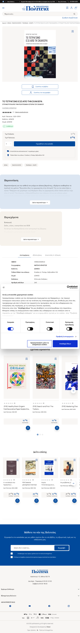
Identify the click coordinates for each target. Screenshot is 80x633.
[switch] (30, 328)
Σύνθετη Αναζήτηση (70, 18)
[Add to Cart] (28, 428)
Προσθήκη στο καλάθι (44, 144)
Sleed (48, 627)
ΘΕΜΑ (9, 23)
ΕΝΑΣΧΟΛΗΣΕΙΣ (16, 23)
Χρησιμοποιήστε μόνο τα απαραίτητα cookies (39, 344)
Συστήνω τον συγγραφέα (42, 92)
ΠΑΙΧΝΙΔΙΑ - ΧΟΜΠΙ (27, 23)
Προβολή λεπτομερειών (65, 336)
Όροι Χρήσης (31, 630)
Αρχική (4, 23)
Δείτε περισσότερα (40, 202)
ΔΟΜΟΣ (11, 119)
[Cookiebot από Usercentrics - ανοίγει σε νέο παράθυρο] (68, 287)
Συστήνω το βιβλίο (42, 87)
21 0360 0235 (74, 1)
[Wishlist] (67, 8)
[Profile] (71, 8)
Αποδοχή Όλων (65, 344)
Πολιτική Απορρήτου (46, 630)
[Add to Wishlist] (73, 31)
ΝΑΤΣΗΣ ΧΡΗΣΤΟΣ (9, 108)
